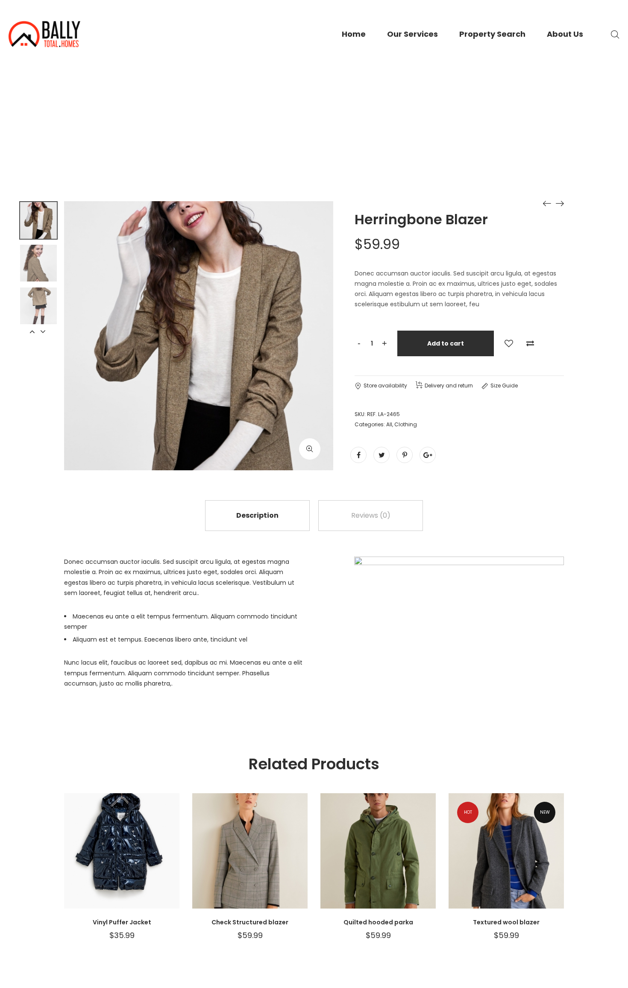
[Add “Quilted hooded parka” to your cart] (416, 859)
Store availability (385, 385)
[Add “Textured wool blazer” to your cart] (544, 859)
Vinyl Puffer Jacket (122, 922)
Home (354, 34)
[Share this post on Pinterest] (404, 455)
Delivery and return (449, 385)
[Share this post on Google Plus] (428, 455)
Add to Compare (530, 343)
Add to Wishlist (508, 343)
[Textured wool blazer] (547, 203)
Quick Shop (83, 859)
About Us (565, 34)
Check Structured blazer (249, 922)
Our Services (412, 34)
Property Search (492, 34)
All (389, 424)
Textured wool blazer (506, 922)
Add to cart (445, 343)
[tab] (257, 515)
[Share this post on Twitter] (381, 455)
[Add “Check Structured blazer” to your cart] (288, 859)
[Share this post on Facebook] (358, 455)
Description (257, 515)
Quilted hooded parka (378, 922)
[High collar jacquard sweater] (559, 203)
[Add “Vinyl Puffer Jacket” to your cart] (160, 859)
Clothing (405, 424)
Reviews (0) (370, 515)
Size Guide (504, 385)
